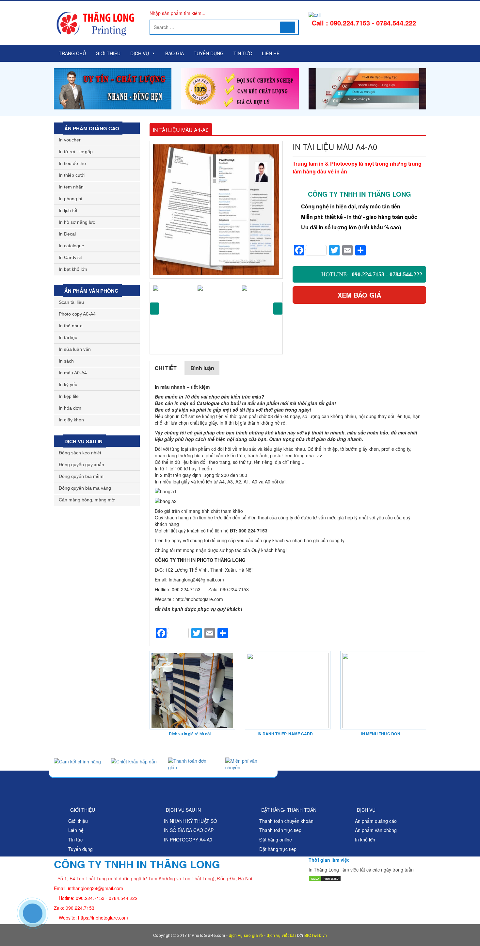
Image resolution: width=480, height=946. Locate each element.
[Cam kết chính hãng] (77, 761)
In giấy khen (71, 419)
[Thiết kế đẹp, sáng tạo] (367, 88)
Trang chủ (72, 53)
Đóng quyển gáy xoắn (81, 464)
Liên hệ (271, 53)
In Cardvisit (70, 257)
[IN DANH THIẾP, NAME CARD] (287, 689)
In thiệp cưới (72, 175)
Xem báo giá (359, 295)
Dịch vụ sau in (83, 441)
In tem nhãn (71, 186)
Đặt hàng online (275, 839)
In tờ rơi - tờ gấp (76, 151)
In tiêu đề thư (72, 163)
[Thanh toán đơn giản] (192, 763)
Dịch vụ (139, 53)
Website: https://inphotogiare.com (93, 917)
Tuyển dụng (209, 53)
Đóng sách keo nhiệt (80, 452)
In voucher (70, 139)
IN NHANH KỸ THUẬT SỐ (190, 821)
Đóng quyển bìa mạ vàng (85, 488)
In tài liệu (68, 337)
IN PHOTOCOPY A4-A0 (188, 839)
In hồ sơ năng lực (77, 222)
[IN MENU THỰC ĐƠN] (383, 689)
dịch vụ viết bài (281, 935)
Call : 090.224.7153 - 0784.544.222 (364, 22)
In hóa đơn (70, 408)
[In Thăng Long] (240, 88)
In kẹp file (69, 396)
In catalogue (71, 245)
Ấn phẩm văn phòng (91, 290)
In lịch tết (68, 210)
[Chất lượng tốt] (112, 88)
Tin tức (242, 53)
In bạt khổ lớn (73, 269)
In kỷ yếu (68, 384)
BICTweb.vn (315, 935)
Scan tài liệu (71, 302)
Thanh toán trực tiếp (280, 830)
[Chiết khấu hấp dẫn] (134, 761)
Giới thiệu (108, 53)
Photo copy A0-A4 (77, 314)
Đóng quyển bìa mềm (81, 476)
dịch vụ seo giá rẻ (246, 935)
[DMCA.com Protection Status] (325, 877)
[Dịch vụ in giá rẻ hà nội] (192, 689)
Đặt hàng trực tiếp (277, 849)
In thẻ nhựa (71, 325)
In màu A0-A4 (73, 372)
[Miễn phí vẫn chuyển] (249, 763)
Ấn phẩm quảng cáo (91, 128)
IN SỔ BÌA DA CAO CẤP (189, 830)
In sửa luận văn (75, 349)
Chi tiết (166, 368)
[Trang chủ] (97, 24)
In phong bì (70, 198)
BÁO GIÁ (174, 53)
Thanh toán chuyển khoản (286, 821)
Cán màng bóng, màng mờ (87, 499)
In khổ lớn (365, 839)
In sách (66, 361)
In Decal (67, 233)
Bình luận (202, 368)
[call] (315, 14)
